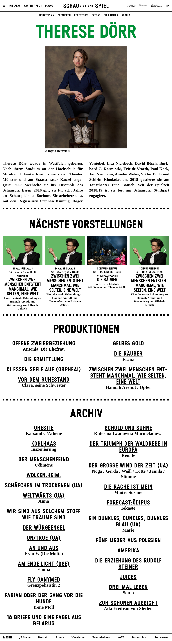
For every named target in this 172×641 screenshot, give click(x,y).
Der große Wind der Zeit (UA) (128, 466)
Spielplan (14, 5)
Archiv (125, 15)
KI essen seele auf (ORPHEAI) (43, 370)
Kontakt (43, 637)
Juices (128, 577)
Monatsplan (46, 15)
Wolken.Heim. (43, 475)
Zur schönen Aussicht (128, 603)
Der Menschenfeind (43, 460)
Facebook (4, 637)
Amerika (128, 551)
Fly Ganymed (43, 580)
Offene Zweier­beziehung (43, 344)
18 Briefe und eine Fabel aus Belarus (43, 621)
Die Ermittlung (43, 359)
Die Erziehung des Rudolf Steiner (128, 564)
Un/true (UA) (44, 538)
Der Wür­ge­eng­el (44, 528)
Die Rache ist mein (128, 487)
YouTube (10, 637)
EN (167, 5)
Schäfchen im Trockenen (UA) (44, 486)
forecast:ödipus (128, 503)
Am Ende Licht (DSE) (44, 564)
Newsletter (78, 637)
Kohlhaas (43, 444)
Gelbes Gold (128, 344)
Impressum (162, 637)
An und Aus (43, 548)
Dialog (49, 5)
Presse (60, 637)
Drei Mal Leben (128, 587)
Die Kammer (111, 15)
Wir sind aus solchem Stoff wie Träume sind (44, 515)
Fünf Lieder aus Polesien (128, 541)
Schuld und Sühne (128, 428)
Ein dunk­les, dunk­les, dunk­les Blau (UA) (128, 522)
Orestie (43, 428)
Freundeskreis (101, 637)
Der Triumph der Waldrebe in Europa (128, 447)
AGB (121, 637)
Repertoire (81, 15)
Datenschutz (140, 637)
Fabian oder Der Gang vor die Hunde (44, 599)
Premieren (64, 15)
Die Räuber (128, 354)
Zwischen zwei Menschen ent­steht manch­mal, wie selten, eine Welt (128, 376)
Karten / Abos (33, 5)
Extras (96, 15)
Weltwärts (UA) (44, 496)
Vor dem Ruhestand (43, 380)
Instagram (7, 637)
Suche (27, 637)
